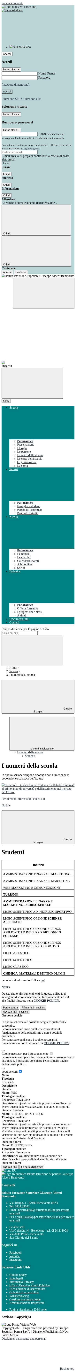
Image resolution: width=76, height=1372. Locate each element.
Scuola (13, 671)
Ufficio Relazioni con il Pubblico (29, 1285)
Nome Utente (46, 73)
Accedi (7, 53)
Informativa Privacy (21, 1281)
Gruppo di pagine (52, 710)
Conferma (20, 272)
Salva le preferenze (32, 1166)
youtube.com (10, 1071)
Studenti (30, 755)
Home (13, 667)
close (6, 400)
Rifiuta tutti (33, 1007)
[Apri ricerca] (43, 293)
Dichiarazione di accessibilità (27, 1288)
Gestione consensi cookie (25, 1299)
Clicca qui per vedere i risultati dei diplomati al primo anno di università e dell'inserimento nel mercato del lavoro (38, 788)
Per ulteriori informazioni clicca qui (23, 798)
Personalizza (10, 1007)
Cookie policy (18, 1274)
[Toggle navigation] (32, 383)
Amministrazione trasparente (26, 1303)
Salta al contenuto (12, 3)
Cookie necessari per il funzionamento (25, 1053)
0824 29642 (22, 1206)
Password (44, 77)
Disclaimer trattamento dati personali (24, 1338)
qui (43, 980)
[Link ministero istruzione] (19, 6)
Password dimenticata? (16, 84)
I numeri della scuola (30, 752)
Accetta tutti (15, 1011)
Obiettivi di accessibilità (24, 1292)
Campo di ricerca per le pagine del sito (25, 629)
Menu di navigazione (42, 748)
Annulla (7, 272)
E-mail (42, 134)
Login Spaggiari (31, 148)
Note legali (16, 1278)
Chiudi (6, 174)
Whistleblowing (19, 1296)
